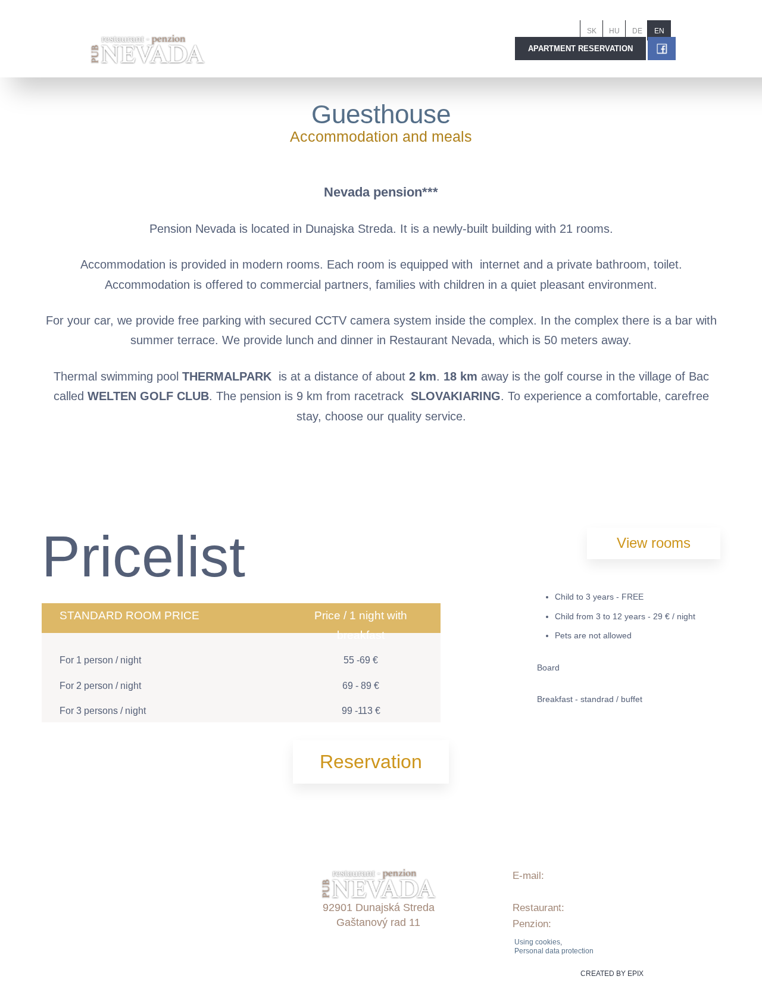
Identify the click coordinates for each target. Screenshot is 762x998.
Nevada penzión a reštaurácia (179, 946)
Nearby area (140, 882)
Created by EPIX (612, 973)
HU (614, 31)
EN (659, 31)
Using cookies (537, 942)
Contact (130, 930)
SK (592, 31)
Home (126, 834)
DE (637, 31)
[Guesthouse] (144, 478)
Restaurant (137, 898)
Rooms (129, 866)
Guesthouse (381, 114)
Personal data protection (554, 951)
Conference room (151, 914)
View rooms (654, 543)
